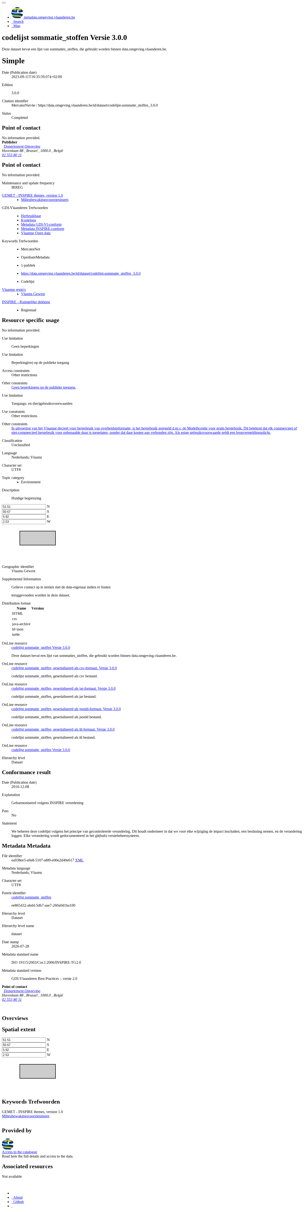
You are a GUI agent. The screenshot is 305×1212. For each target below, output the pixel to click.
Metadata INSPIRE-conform (42, 229)
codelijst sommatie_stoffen (31, 897)
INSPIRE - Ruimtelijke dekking (26, 302)
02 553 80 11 (12, 155)
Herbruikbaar (31, 216)
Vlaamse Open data (36, 233)
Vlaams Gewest (33, 294)
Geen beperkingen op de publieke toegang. (43, 387)
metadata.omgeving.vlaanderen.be (49, 17)
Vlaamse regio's (14, 290)
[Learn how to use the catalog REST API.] (11, 1206)
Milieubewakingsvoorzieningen (44, 200)
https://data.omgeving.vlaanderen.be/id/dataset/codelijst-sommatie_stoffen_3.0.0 (81, 273)
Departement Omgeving (22, 146)
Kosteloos (28, 220)
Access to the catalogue (19, 1152)
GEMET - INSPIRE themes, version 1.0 (32, 195)
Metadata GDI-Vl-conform (41, 224)
